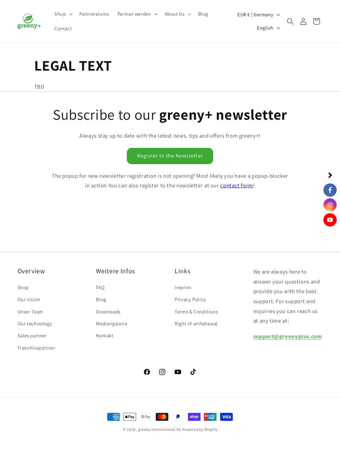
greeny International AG (159, 429)
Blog (101, 299)
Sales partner (32, 335)
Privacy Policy (190, 299)
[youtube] (330, 220)
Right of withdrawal (196, 323)
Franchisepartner (36, 348)
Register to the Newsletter (170, 155)
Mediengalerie (111, 323)
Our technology (35, 323)
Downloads (108, 311)
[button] (62, 14)
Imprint (183, 287)
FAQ (100, 287)
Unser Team (30, 311)
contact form (236, 185)
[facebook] (330, 190)
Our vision (29, 299)
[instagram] (330, 205)
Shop (23, 287)
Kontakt (104, 335)
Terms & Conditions (196, 311)
